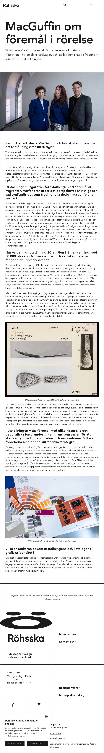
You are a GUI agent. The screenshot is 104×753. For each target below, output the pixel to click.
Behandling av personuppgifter (52, 728)
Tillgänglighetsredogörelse (52, 739)
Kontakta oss (67, 642)
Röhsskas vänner (69, 688)
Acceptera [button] (14, 743)
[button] (37, 743)
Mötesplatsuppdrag (71, 695)
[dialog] (26, 731)
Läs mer (26, 736)
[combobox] (46, 716)
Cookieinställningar (52, 733)
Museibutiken (67, 634)
